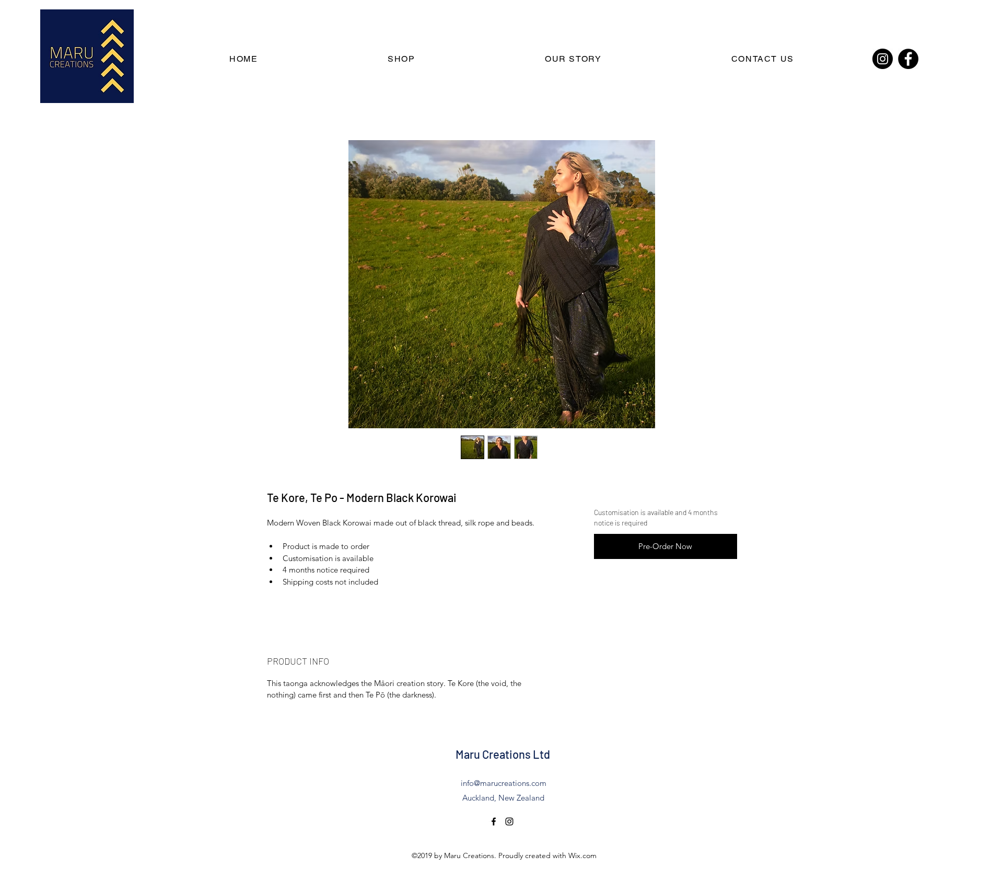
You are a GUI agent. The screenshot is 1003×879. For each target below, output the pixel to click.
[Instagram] (882, 59)
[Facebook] (908, 59)
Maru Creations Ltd (503, 754)
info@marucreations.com (503, 783)
